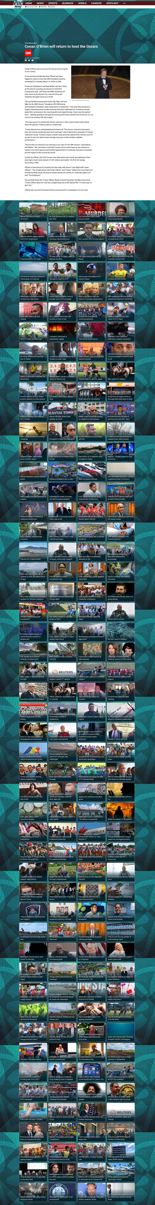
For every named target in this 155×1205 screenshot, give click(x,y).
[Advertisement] (77, 24)
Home (28, 3)
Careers (96, 3)
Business (67, 3)
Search (52, 7)
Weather (43, 7)
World (82, 3)
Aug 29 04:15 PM (31, 7)
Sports (52, 3)
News (40, 3)
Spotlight (112, 3)
